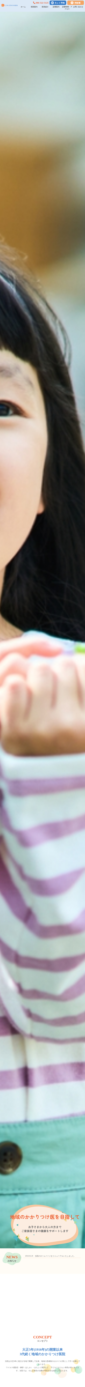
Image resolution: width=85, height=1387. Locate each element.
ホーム (23, 7)
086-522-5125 (41, 3)
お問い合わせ (78, 7)
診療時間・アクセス (67, 8)
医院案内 (34, 7)
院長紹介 (45, 7)
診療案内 (56, 7)
